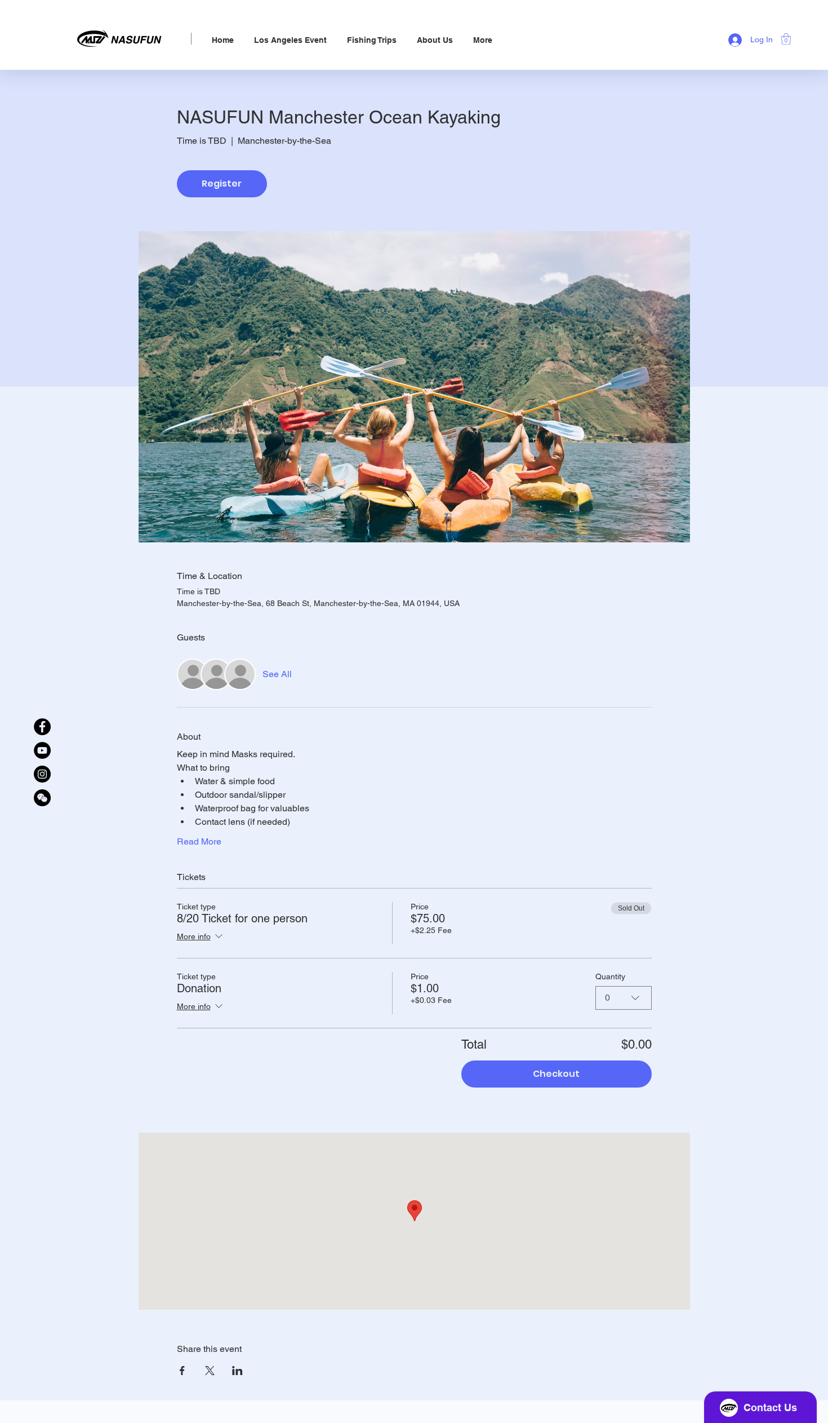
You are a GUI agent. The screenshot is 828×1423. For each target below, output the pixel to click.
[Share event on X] (209, 1370)
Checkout (556, 1073)
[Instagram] (42, 774)
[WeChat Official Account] (42, 797)
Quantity (610, 976)
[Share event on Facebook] (182, 1370)
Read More (199, 841)
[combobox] (623, 998)
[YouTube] (42, 750)
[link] (786, 39)
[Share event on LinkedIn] (237, 1370)
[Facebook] (42, 726)
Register (222, 183)
